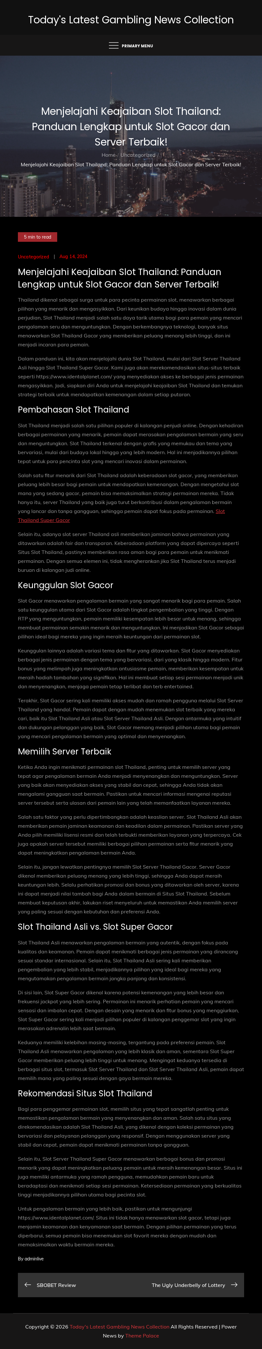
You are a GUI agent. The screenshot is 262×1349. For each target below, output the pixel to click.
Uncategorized (33, 257)
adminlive (34, 1259)
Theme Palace (142, 1335)
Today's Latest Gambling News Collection (131, 19)
